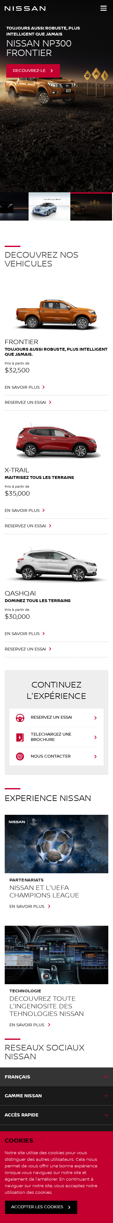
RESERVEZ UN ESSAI (25, 402)
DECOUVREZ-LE (29, 55)
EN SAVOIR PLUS (22, 387)
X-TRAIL (17, 470)
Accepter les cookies (37, 1206)
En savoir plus (26, 906)
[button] (103, 8)
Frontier (21, 342)
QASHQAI (20, 593)
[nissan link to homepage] (25, 8)
